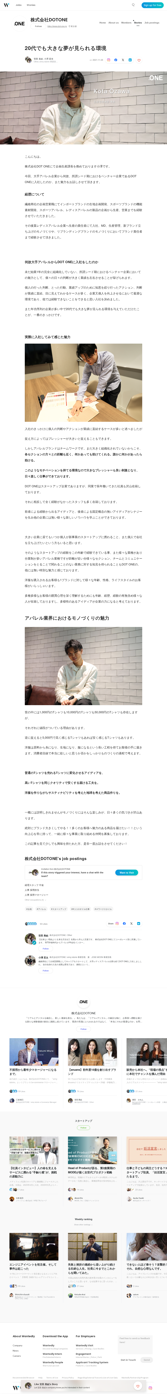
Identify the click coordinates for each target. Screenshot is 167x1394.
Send (147, 1360)
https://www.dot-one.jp (57, 26)
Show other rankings (82, 1224)
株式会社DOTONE (49, 20)
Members (126, 22)
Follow (38, 26)
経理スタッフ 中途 (34, 885)
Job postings (151, 22)
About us (113, 22)
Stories (138, 22)
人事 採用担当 (32, 889)
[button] (24, 1336)
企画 (30, 909)
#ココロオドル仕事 (81, 909)
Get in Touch (128, 1360)
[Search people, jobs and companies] (133, 5)
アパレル (42, 909)
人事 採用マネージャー (36, 894)
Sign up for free (152, 5)
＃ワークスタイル (104, 909)
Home (102, 22)
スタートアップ (59, 909)
